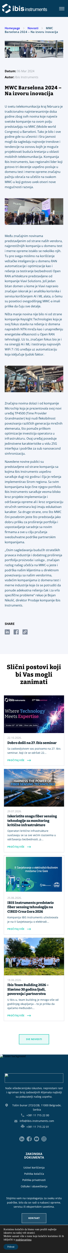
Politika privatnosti (34, 1180)
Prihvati (10, 1246)
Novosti (33, 28)
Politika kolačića (34, 1173)
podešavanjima (23, 1239)
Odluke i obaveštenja (34, 1186)
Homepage (12, 28)
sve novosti (34, 1039)
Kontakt (34, 1218)
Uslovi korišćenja (34, 1167)
